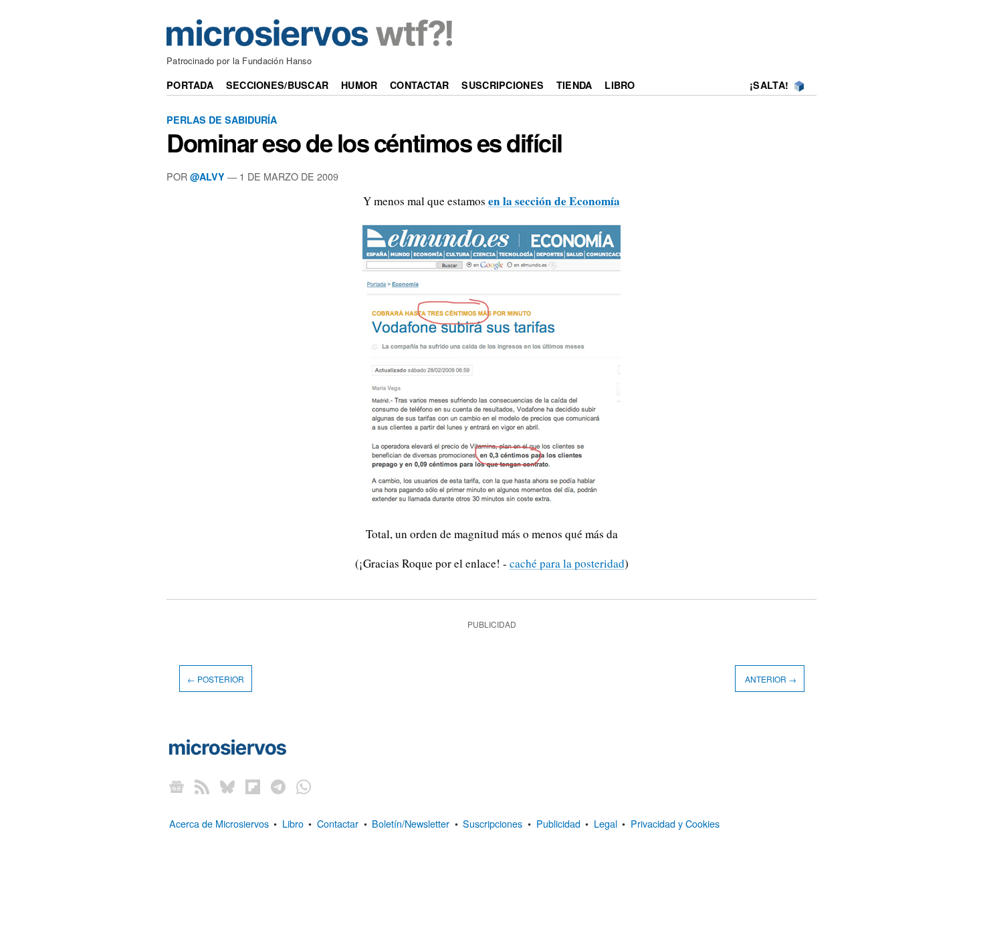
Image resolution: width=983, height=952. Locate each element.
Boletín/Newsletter (410, 823)
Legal (605, 823)
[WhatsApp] (303, 786)
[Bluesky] (227, 786)
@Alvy (207, 176)
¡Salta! (769, 85)
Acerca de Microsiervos (219, 823)
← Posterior (215, 678)
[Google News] (176, 786)
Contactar (419, 85)
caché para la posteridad (567, 563)
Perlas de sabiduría (222, 119)
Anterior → (769, 678)
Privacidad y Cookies (675, 823)
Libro (620, 85)
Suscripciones (502, 85)
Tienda (574, 85)
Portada (190, 85)
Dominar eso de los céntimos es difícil (364, 142)
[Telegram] (278, 786)
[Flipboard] (252, 786)
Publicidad (558, 823)
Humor (359, 85)
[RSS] (202, 786)
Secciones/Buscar (277, 85)
